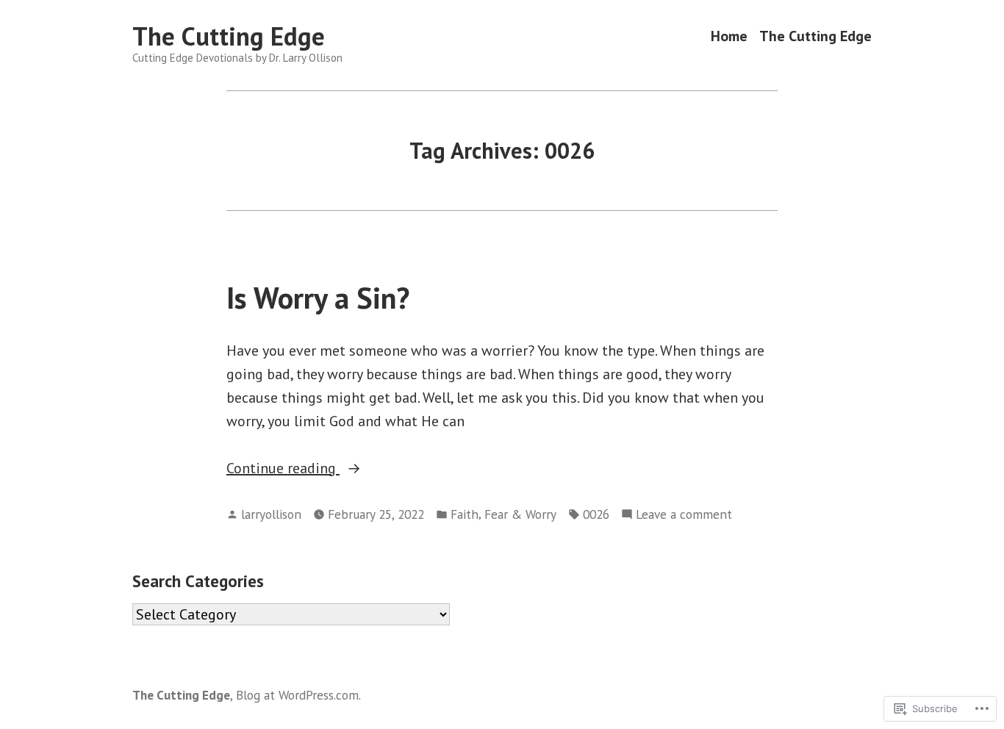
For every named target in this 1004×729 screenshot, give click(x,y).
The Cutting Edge (228, 36)
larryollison (271, 514)
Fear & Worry (520, 514)
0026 (596, 514)
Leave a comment (684, 515)
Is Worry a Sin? (317, 298)
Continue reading (283, 469)
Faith (464, 514)
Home (729, 36)
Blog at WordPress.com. (298, 694)
